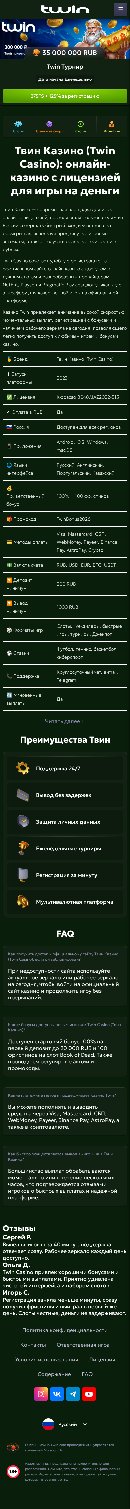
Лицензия (102, 1359)
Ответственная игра (83, 1344)
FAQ (87, 1374)
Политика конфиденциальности (65, 1330)
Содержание (54, 1374)
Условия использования (46, 1359)
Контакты (33, 1344)
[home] (65, 9)
